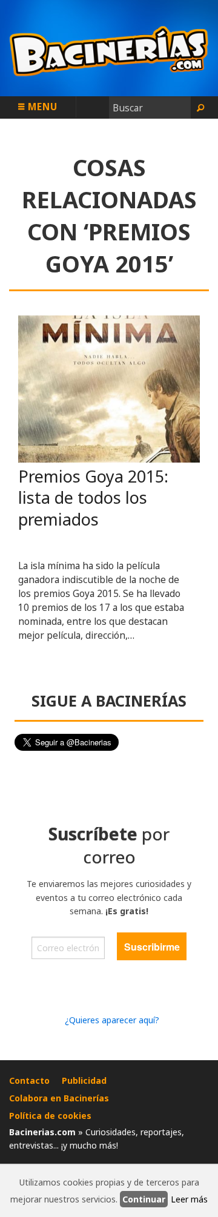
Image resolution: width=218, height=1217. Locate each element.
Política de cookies (50, 1115)
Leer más (189, 1199)
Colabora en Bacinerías (59, 1098)
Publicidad (84, 1080)
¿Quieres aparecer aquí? (112, 1020)
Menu (41, 106)
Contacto (29, 1080)
